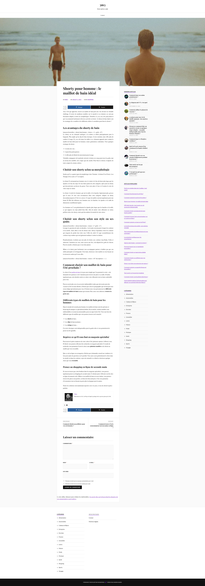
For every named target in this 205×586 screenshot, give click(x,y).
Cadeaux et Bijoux (131, 302)
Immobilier (129, 317)
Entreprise (129, 305)
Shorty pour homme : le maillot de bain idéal (82, 90)
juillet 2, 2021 (76, 99)
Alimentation (129, 294)
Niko (66, 99)
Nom (65, 462)
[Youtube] (67, 405)
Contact (102, 15)
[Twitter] (64, 405)
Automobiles (129, 298)
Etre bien (128, 309)
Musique (128, 332)
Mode (127, 328)
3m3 (102, 5)
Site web (65, 471)
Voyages (128, 347)
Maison (128, 324)
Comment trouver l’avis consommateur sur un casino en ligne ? (101, 425)
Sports (128, 344)
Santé (127, 336)
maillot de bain (75, 272)
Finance (128, 313)
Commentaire (68, 443)
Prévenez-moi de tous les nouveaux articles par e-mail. (77, 483)
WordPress (101, 582)
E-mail (91, 462)
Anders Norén (117, 582)
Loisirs (128, 321)
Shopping (91, 99)
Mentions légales (93, 521)
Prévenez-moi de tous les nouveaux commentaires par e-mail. (79, 481)
